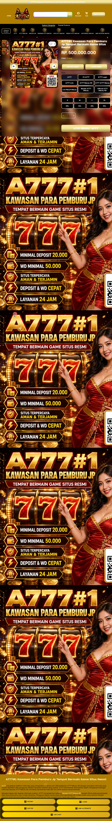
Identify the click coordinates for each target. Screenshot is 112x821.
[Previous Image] (14, 66)
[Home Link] (22, 14)
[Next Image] (54, 66)
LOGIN (84, 801)
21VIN (9, 16)
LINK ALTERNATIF (84, 808)
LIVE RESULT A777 (85, 128)
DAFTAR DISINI (73, 67)
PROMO (30, 801)
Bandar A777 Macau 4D (71, 793)
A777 (4, 786)
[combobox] (50, 14)
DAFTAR (30, 808)
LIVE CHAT (57, 815)
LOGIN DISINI (96, 67)
